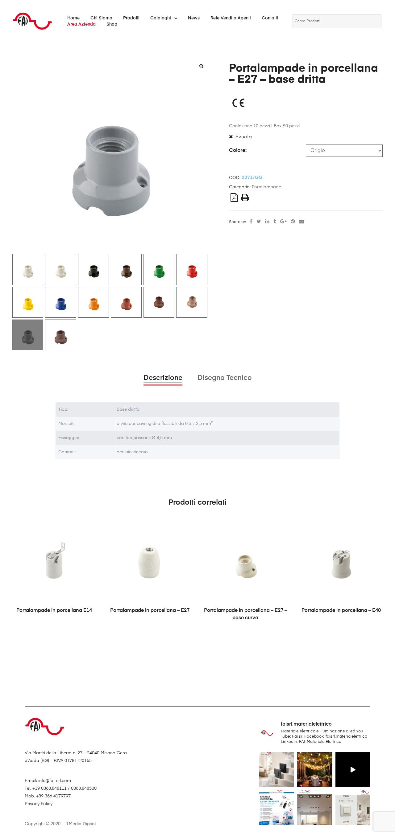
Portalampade (266, 187)
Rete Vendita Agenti (230, 18)
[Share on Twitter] (258, 222)
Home (73, 18)
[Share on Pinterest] (293, 222)
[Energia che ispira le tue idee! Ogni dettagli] (276, 807)
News (194, 18)
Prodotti (131, 18)
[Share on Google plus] (283, 222)
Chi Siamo (101, 18)
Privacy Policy (38, 804)
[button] (201, 66)
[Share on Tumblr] (274, 222)
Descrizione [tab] (162, 378)
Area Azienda (81, 24)
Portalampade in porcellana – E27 (149, 610)
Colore (237, 150)
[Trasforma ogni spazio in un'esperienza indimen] (314, 769)
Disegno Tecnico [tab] (225, 378)
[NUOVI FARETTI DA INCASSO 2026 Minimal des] (314, 807)
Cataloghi (160, 18)
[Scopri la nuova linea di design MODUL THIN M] (276, 769)
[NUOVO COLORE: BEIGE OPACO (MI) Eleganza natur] (352, 807)
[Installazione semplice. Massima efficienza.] (352, 769)
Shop (111, 24)
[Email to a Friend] (301, 222)
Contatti (270, 18)
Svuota (243, 137)
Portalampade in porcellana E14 (54, 610)
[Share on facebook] (251, 222)
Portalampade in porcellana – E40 (341, 610)
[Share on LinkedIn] (267, 222)
